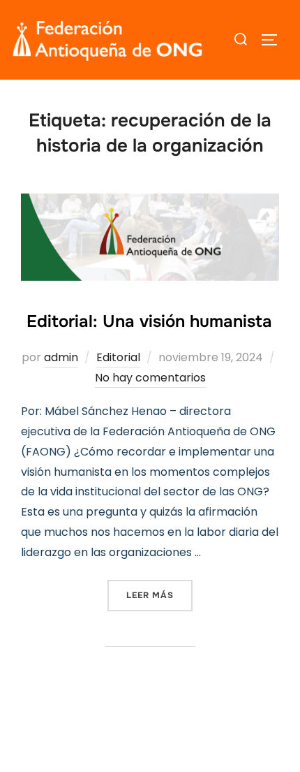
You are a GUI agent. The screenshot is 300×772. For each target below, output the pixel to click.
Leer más (159, 595)
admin (61, 357)
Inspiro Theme (116, 738)
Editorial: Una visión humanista (149, 321)
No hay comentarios (150, 378)
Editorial (118, 357)
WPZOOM (196, 738)
